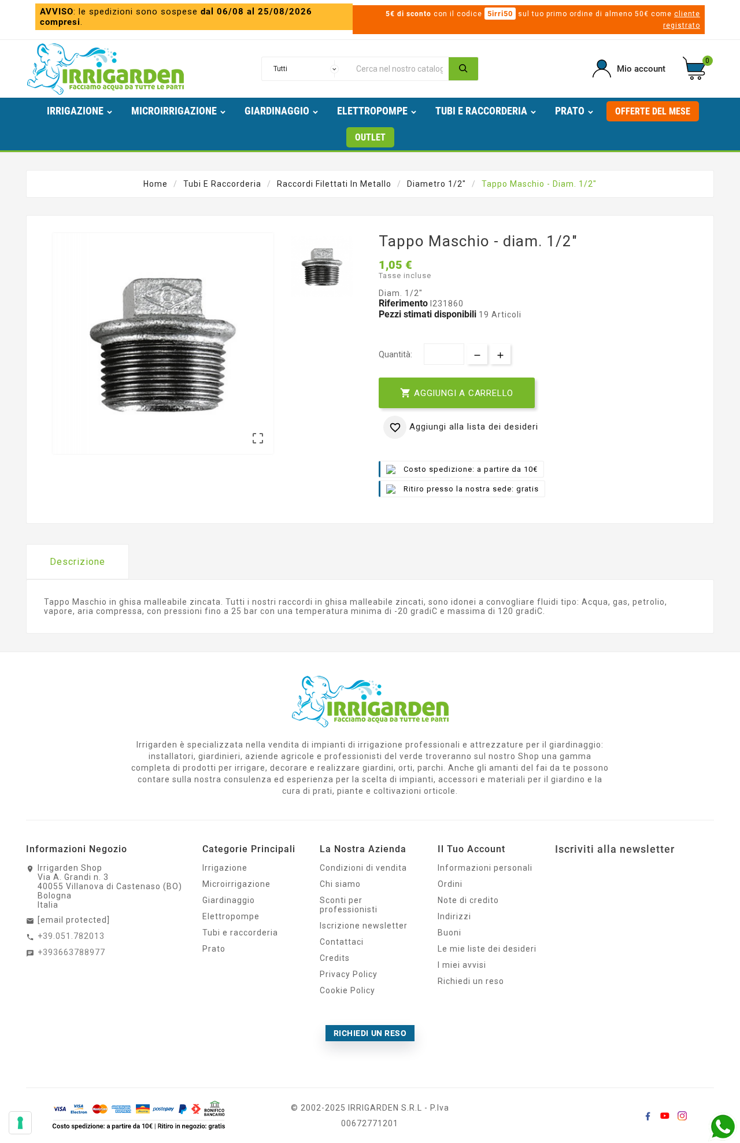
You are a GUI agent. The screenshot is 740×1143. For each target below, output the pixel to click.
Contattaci (342, 941)
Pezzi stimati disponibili (427, 314)
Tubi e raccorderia (240, 932)
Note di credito (468, 900)
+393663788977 (71, 952)
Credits (335, 958)
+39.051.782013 (71, 936)
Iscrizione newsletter (364, 925)
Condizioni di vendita (363, 867)
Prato (213, 948)
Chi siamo (340, 884)
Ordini (450, 884)
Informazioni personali (485, 867)
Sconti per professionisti (349, 905)
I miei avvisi (462, 965)
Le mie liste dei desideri (487, 948)
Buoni (449, 932)
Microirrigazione (236, 884)
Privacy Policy (349, 974)
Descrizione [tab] (77, 561)
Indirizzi (454, 916)
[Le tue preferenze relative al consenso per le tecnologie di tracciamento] (20, 1123)
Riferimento (404, 303)
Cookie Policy (347, 990)
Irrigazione (224, 867)
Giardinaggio (228, 900)
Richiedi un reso (471, 981)
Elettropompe (231, 916)
